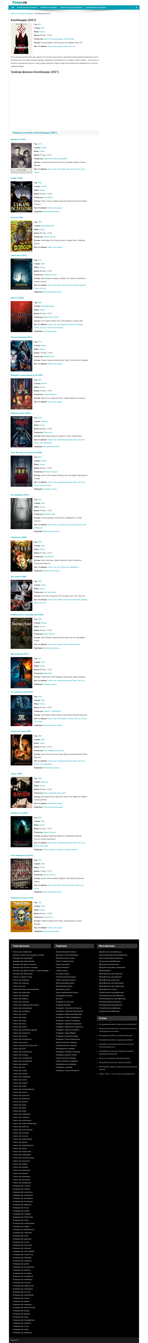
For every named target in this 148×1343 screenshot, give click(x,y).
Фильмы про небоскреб (22, 974)
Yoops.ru (14, 13)
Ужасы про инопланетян (57, 719)
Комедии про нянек (21, 1329)
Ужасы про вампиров (21, 1177)
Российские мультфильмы (110, 1008)
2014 (40, 260)
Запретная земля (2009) (21, 731)
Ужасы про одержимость (23, 1145)
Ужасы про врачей (20, 1173)
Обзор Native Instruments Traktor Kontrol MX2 (115, 1062)
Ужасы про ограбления (22, 952)
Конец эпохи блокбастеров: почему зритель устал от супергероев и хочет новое (118, 1030)
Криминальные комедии (96, 7)
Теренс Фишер (49, 237)
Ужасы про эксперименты (23, 1089)
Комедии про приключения (24, 1307)
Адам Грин (47, 673)
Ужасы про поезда (20, 1055)
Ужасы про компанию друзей (73, 285)
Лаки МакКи (48, 557)
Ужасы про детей (20, 1142)
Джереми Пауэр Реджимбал (55, 159)
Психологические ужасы (53, 807)
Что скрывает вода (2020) (22, 692)
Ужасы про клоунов (21, 1002)
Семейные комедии (48, 7)
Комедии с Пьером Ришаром (68, 1052)
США (43, 28)
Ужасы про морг (19, 1020)
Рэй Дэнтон (48, 917)
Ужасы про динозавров (22, 1139)
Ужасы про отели (20, 1080)
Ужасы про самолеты (21, 992)
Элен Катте (61, 793)
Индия (43, 345)
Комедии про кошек (21, 1242)
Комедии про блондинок (23, 1198)
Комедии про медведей (23, 958)
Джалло (59, 999)
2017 (40, 659)
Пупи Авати (48, 197)
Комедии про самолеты (22, 1233)
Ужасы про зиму (19, 1111)
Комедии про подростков (23, 1286)
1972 (40, 903)
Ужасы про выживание (57, 324)
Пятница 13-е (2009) (19, 813)
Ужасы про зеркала (21, 996)
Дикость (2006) (17, 298)
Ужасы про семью (20, 1074)
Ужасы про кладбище (21, 1077)
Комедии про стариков (22, 1304)
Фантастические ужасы (52, 725)
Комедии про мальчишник (23, 961)
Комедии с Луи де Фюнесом (67, 1070)
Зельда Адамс (57, 39)
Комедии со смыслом (65, 1002)
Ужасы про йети (54, 285)
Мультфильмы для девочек (110, 977)
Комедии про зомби (21, 1211)
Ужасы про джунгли (21, 1095)
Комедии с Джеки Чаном (66, 1055)
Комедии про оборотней (23, 1217)
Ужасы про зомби (54, 600)
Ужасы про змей (19, 1086)
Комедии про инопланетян (23, 1251)
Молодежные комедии (65, 1049)
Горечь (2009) (16, 774)
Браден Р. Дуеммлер (52, 711)
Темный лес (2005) (19, 537)
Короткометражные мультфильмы (113, 955)
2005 (40, 542)
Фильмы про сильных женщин (25, 967)
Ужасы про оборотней (22, 1151)
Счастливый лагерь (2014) (22, 855)
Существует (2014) (19, 255)
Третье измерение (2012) (21, 337)
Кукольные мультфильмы (109, 961)
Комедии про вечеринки (23, 1195)
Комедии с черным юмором (67, 1030)
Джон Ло (47, 39)
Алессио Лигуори (50, 472)
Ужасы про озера (41, 846)
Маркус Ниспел (49, 832)
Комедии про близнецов (23, 1201)
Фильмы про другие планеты (25, 964)
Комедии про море (20, 1317)
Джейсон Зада (49, 514)
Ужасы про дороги (20, 1064)
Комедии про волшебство (23, 1267)
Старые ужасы (62, 971)
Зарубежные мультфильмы (110, 952)
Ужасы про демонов (71, 644)
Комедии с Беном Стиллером (68, 1020)
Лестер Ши (47, 432)
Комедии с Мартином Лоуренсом (69, 1027)
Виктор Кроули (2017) (20, 654)
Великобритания (47, 226)
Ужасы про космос (20, 1136)
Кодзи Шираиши (50, 394)
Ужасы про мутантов (21, 1161)
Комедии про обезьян (22, 1248)
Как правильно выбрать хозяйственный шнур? (116, 1035)
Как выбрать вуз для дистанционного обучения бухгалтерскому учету (116, 1045)
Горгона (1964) (17, 217)
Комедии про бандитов (22, 1333)
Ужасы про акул (19, 1024)
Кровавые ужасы (63, 989)
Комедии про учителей (22, 1258)
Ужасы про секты (20, 1092)
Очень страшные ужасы (53, 850)
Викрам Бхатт (48, 356)
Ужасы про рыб (19, 1049)
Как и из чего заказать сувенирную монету (114, 1058)
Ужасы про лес (69, 46)
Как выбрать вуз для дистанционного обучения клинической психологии (116, 1052)
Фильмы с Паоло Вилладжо (67, 955)
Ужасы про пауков (20, 1102)
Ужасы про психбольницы (23, 1158)
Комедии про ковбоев (22, 1323)
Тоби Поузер (69, 39)
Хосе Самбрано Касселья (53, 751)
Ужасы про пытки (67, 169)
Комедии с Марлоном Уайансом (69, 1014)
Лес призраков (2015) (20, 495)
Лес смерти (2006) (18, 577)
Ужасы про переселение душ (25, 1123)
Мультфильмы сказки (108, 989)
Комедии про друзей (21, 1314)
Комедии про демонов (22, 1239)
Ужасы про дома (19, 1148)
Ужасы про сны (19, 986)
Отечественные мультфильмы (111, 992)
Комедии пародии (63, 1005)
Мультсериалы (105, 971)
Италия (43, 186)
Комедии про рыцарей (22, 1273)
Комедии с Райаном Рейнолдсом (69, 1011)
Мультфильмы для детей (109, 980)
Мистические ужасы (51, 212)
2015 (40, 499)
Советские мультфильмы (109, 1011)
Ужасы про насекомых (22, 1120)
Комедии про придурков (23, 1276)
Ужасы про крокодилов (22, 1061)
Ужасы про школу (20, 1042)
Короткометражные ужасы (67, 992)
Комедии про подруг (21, 1226)
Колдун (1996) (16, 178)
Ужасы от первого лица (22, 977)
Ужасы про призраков (43, 443)
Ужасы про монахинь (21, 1011)
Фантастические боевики (66, 952)
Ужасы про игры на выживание (26, 989)
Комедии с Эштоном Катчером (68, 1008)
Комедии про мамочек (22, 1205)
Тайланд (44, 421)
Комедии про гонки (21, 1326)
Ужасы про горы (19, 1105)
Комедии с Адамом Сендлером (68, 1024)
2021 (40, 24)
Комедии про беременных (23, 1229)
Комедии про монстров (22, 1245)
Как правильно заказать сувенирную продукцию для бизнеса (118, 1068)
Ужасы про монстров (42, 485)
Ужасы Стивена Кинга (65, 961)
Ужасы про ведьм (54, 46)
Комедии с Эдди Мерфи (66, 1033)
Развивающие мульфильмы (110, 1005)
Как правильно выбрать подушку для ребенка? (116, 1040)
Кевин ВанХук (49, 634)
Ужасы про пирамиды (22, 1155)
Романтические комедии (66, 1045)
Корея (43, 585)
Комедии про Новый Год (23, 1255)
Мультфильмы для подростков (111, 986)
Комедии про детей (21, 1264)
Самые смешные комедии (71, 7)
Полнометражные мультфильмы (112, 999)
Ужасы (42, 32)
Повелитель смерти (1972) (22, 898)
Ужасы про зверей (75, 324)
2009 (40, 736)
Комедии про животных (23, 1192)
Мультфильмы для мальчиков (111, 983)
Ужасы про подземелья (22, 1052)
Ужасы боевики (62, 967)
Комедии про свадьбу (22, 1214)
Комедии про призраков (23, 1289)
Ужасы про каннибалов (22, 1058)
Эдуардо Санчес (50, 275)
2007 (40, 380)
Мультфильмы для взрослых (111, 974)
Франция (44, 782)
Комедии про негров (21, 1189)
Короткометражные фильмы (111, 958)
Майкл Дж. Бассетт (51, 317)
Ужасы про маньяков (21, 1170)
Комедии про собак (21, 1220)
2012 (40, 144)
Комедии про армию (21, 1301)
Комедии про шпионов (22, 1261)
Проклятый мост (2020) (21, 413)
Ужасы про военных (21, 1117)
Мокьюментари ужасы (52, 292)
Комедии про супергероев (23, 1223)
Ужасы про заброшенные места (26, 1005)
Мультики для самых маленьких (112, 967)
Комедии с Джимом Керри (67, 1036)
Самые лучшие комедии (27, 7)
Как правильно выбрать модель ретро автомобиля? (118, 1024)
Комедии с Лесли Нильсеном (68, 1039)
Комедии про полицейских (24, 1320)
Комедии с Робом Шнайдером (68, 1017)
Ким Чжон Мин (49, 592)
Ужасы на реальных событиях (25, 1045)
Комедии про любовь (22, 1270)
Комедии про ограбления (23, 1295)
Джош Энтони (49, 875)
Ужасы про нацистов (21, 1033)
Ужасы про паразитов (22, 1114)
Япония (44, 383)
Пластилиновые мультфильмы (111, 996)
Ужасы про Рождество (22, 1039)
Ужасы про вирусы (20, 999)
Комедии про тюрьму (21, 1283)
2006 (40, 303)
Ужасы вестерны (63, 964)
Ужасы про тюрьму (21, 983)
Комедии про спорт (20, 1236)
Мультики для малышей (109, 964)
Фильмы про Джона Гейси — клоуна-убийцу (31, 971)
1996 (40, 183)
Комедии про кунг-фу (21, 1292)
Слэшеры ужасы (50, 331)
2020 (40, 418)
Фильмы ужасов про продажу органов (28, 955)
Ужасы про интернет (21, 980)
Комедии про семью (21, 1298)
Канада (44, 148)
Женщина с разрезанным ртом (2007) (27, 375)
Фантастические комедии (66, 1042)
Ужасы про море (19, 1017)
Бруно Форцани (49, 793)
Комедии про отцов (21, 1208)
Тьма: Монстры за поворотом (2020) (26, 452)
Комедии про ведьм (21, 1311)
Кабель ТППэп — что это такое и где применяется (117, 1074)
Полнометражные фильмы (110, 1002)
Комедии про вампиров (22, 1279)
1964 (40, 222)
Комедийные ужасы (64, 996)
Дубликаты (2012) (18, 139)
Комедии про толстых (22, 1186)
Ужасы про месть (20, 1027)
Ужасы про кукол (20, 1014)
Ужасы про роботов (21, 1127)
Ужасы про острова (55, 328)
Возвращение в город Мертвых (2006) (27, 615)
